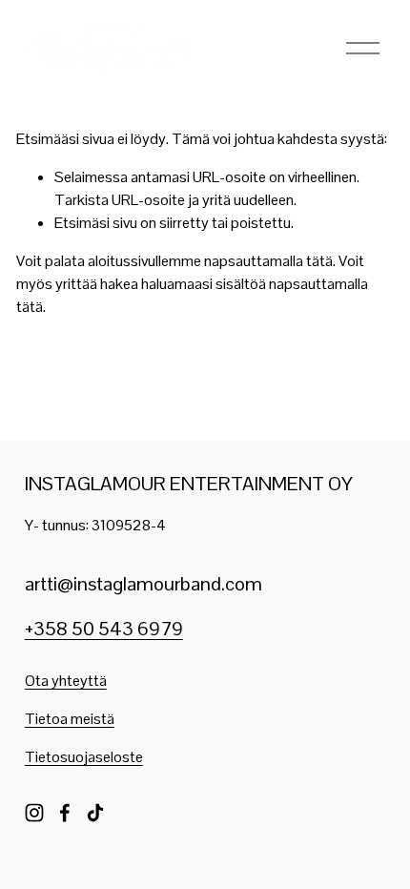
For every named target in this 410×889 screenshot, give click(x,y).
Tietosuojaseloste (84, 757)
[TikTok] (95, 812)
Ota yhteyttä (66, 681)
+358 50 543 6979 (104, 628)
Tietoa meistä (69, 719)
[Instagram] (34, 812)
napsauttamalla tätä (268, 261)
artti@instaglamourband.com (143, 583)
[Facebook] (64, 812)
